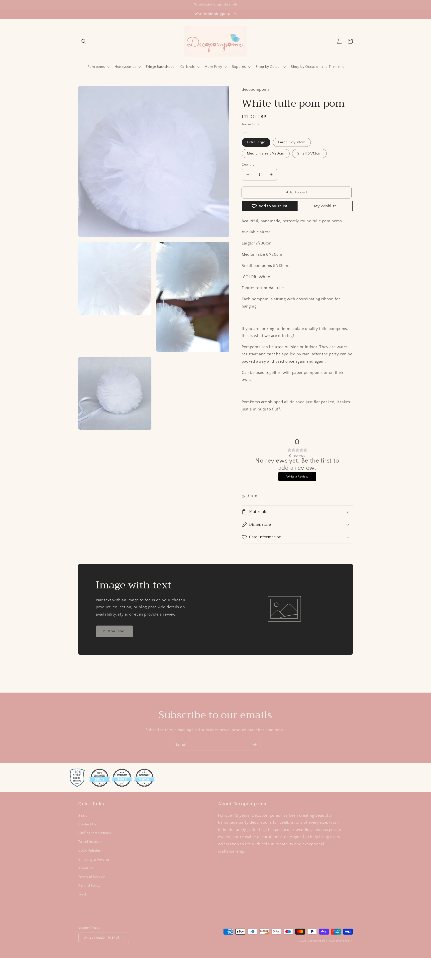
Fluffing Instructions (94, 833)
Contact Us (87, 824)
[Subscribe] (254, 744)
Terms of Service (91, 877)
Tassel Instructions (93, 842)
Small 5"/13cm (309, 154)
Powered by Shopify (340, 941)
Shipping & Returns (94, 860)
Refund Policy (89, 886)
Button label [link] (114, 631)
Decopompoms (317, 941)
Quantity (248, 164)
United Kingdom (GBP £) (101, 937)
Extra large (256, 142)
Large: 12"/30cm (292, 142)
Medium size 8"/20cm (265, 154)
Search (84, 816)
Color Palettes (89, 851)
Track (82, 894)
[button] (83, 41)
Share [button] (252, 496)
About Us (86, 868)
